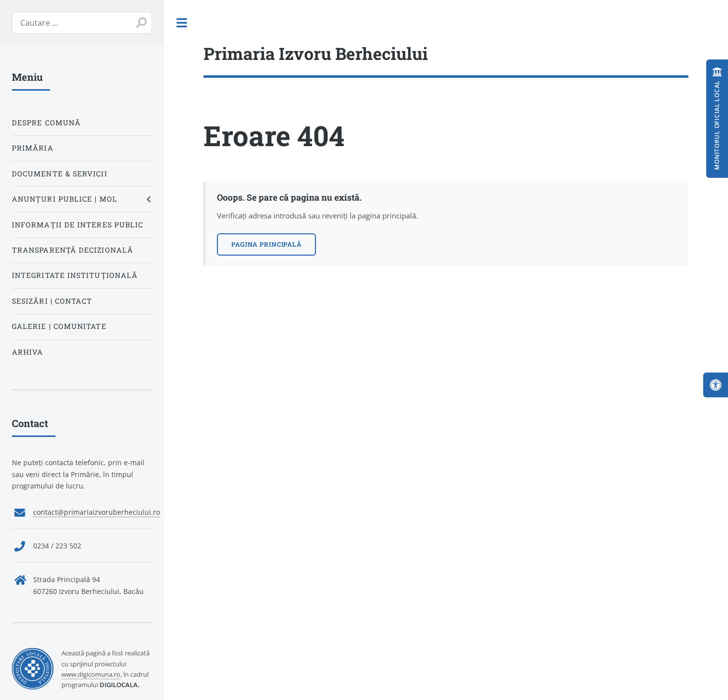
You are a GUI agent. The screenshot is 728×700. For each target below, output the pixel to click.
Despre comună (46, 122)
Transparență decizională (72, 250)
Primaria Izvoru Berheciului (316, 53)
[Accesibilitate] (715, 385)
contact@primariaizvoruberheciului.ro (96, 512)
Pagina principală (266, 244)
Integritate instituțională (75, 275)
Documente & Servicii (59, 173)
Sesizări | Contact (52, 301)
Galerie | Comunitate (59, 326)
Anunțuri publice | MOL (64, 199)
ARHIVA (27, 352)
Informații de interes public (77, 224)
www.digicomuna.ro (90, 674)
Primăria (32, 148)
